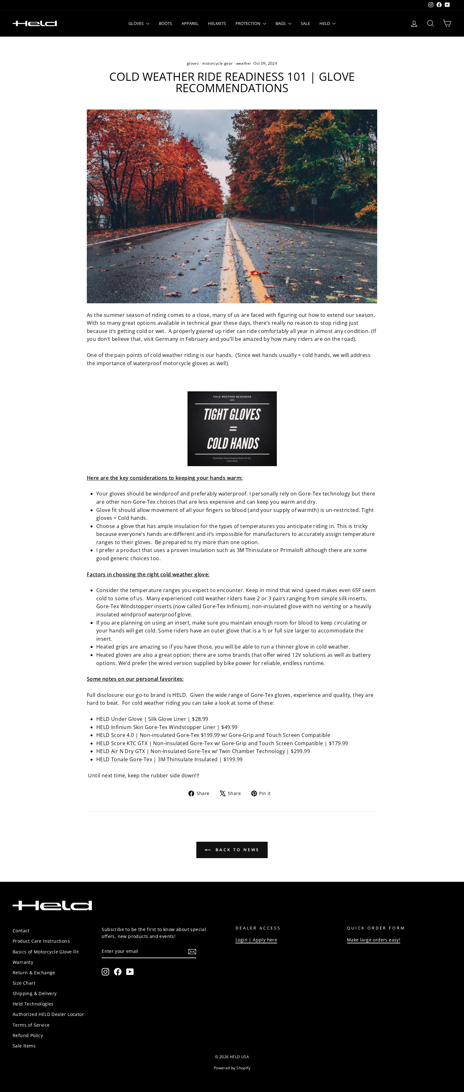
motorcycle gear (217, 63)
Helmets (217, 23)
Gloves (136, 23)
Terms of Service (31, 1025)
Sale (305, 23)
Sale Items (24, 1046)
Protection (248, 23)
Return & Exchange (34, 973)
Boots (165, 23)
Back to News (236, 849)
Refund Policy (28, 1035)
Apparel (190, 23)
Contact (21, 931)
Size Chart (24, 983)
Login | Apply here (256, 940)
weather (244, 63)
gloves (193, 63)
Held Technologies (33, 1004)
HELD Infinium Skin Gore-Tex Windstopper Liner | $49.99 (167, 727)
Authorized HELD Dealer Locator (48, 1014)
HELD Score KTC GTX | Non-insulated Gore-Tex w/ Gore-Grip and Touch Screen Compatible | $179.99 (222, 743)
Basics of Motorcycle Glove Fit (46, 952)
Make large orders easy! (373, 940)
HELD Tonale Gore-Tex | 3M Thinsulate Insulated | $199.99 (169, 759)
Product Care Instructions (41, 941)
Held (325, 23)
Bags (281, 23)
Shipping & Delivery (35, 993)
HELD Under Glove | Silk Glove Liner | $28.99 (152, 718)
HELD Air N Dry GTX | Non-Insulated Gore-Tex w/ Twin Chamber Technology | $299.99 (203, 751)
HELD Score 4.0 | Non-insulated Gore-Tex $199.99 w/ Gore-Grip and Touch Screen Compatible (213, 735)
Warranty (23, 962)
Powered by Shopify (232, 1068)
